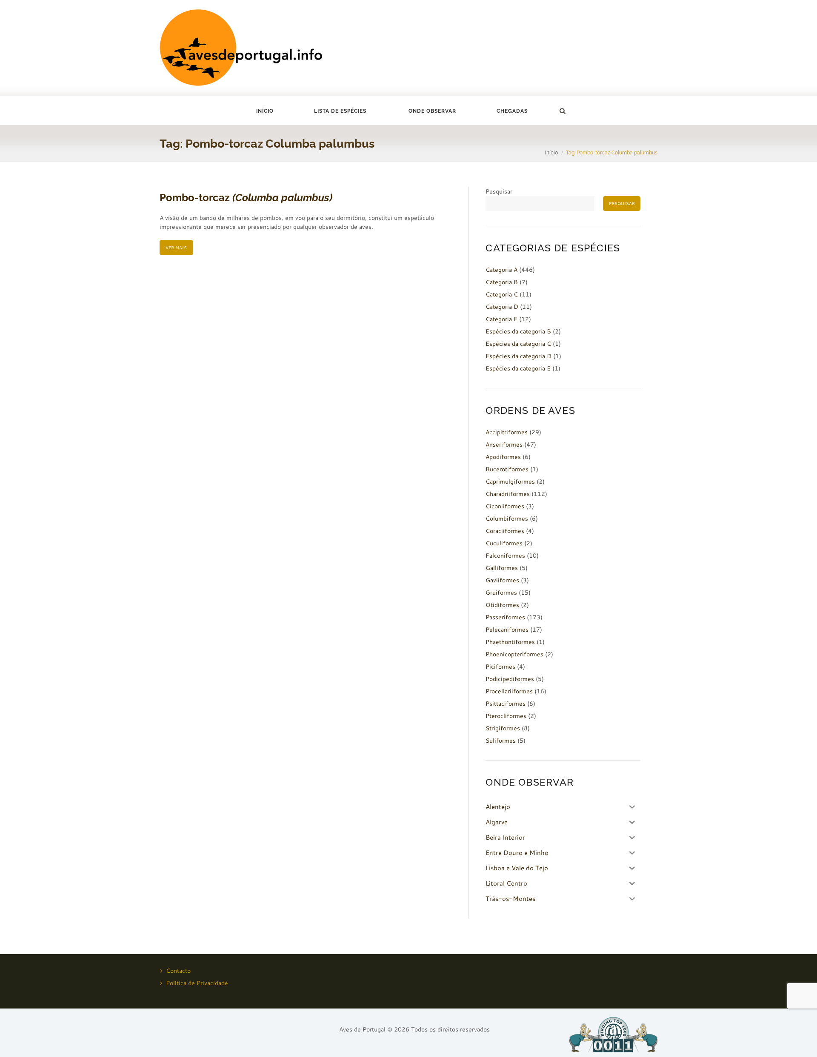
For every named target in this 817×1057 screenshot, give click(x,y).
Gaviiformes (502, 580)
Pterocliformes (506, 716)
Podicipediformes (510, 679)
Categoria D (502, 306)
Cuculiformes (504, 543)
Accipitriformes (507, 432)
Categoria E (501, 319)
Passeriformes (505, 617)
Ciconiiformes (505, 506)
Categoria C (502, 294)
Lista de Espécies (340, 111)
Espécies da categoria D (518, 356)
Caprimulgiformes (510, 481)
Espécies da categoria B (518, 331)
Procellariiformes (509, 691)
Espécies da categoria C (518, 343)
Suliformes (501, 740)
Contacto (178, 970)
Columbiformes (507, 518)
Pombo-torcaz (246, 197)
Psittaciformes (506, 703)
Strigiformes (503, 728)
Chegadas (512, 111)
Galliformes (502, 568)
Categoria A (501, 269)
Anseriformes (504, 444)
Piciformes (500, 666)
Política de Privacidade (197, 983)
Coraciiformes (505, 531)
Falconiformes (505, 555)
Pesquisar (499, 191)
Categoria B (502, 282)
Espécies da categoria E (518, 368)
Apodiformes (503, 457)
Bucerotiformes (507, 469)
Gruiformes (501, 592)
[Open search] (562, 111)
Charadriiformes (508, 494)
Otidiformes (502, 605)
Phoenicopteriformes (514, 654)
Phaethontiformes (510, 642)
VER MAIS (176, 248)
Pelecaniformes (507, 629)
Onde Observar (432, 111)
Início (265, 111)
